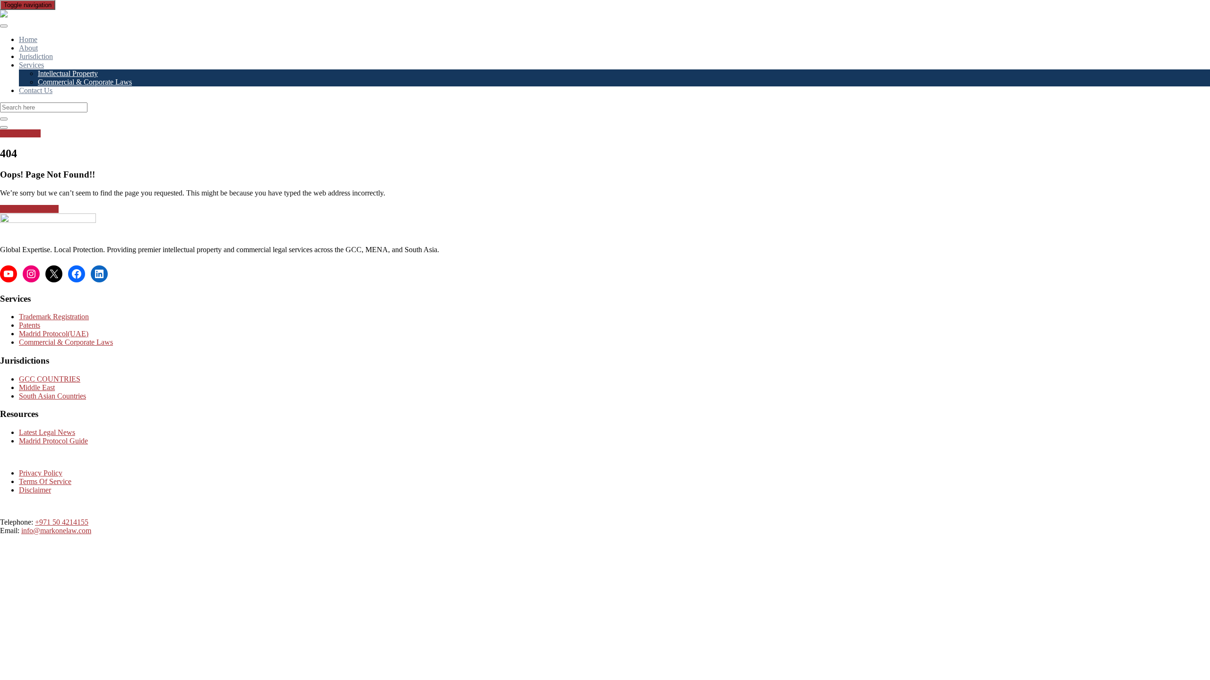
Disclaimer (35, 490)
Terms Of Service (45, 481)
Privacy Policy (40, 473)
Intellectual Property (68, 73)
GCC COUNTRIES (49, 379)
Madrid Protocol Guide (53, 441)
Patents (29, 325)
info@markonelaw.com (56, 531)
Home (28, 39)
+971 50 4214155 (61, 522)
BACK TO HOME (29, 209)
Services (31, 65)
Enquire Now (20, 133)
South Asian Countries (52, 396)
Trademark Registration (54, 317)
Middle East (37, 387)
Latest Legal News (47, 432)
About (28, 48)
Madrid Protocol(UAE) (53, 334)
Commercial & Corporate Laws (85, 82)
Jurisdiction (36, 56)
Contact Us (35, 90)
